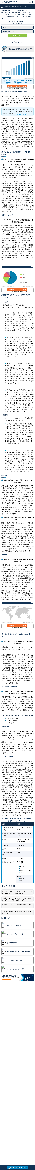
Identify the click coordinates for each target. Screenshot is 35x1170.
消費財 (6, 6)
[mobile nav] (33, 2)
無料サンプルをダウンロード (18, 1167)
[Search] (29, 2)
